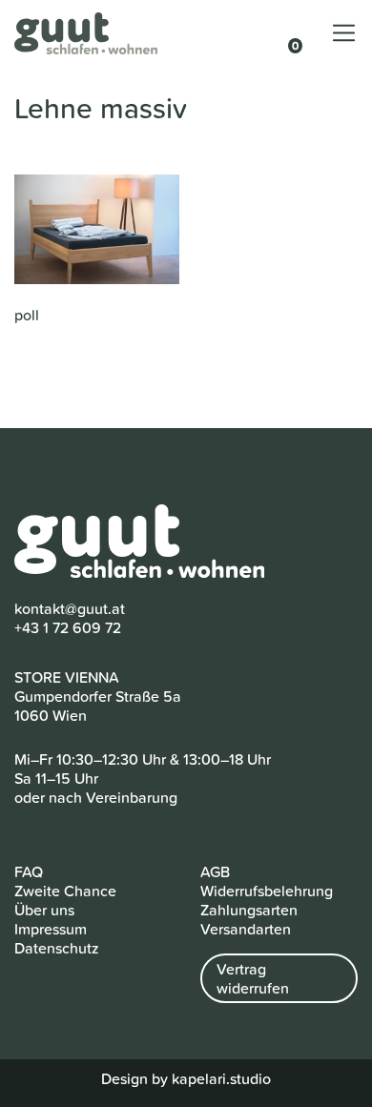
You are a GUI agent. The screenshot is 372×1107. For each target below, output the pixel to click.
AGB (215, 871)
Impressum (50, 928)
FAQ (28, 871)
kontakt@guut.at (69, 608)
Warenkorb (286, 35)
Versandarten (245, 928)
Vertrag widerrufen (253, 978)
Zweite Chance (65, 890)
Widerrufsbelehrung (266, 890)
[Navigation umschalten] (344, 33)
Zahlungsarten (249, 909)
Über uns (44, 909)
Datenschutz (56, 947)
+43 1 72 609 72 (67, 627)
